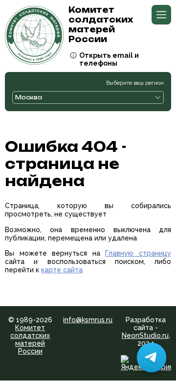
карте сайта (62, 270)
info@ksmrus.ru (87, 320)
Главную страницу (138, 253)
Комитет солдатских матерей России (30, 339)
